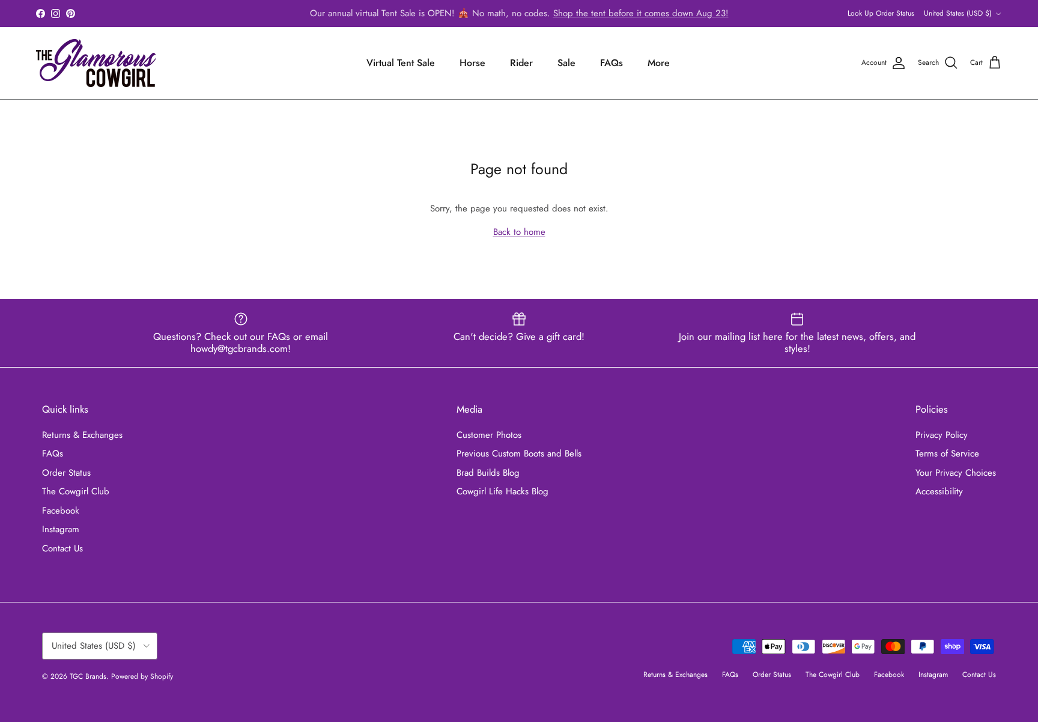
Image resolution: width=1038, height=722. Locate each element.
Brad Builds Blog (488, 472)
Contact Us (62, 548)
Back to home (519, 231)
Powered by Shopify (142, 676)
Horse (472, 63)
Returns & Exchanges (82, 434)
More (659, 63)
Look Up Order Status (881, 13)
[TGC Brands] (96, 63)
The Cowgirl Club (75, 491)
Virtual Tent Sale (400, 63)
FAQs (611, 63)
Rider (521, 63)
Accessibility (939, 491)
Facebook (60, 510)
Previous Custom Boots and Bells (519, 453)
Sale (566, 63)
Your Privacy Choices (955, 472)
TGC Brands (88, 676)
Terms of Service (947, 453)
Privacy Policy (941, 434)
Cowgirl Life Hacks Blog (502, 491)
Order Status (66, 472)
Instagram (60, 529)
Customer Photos (489, 434)
